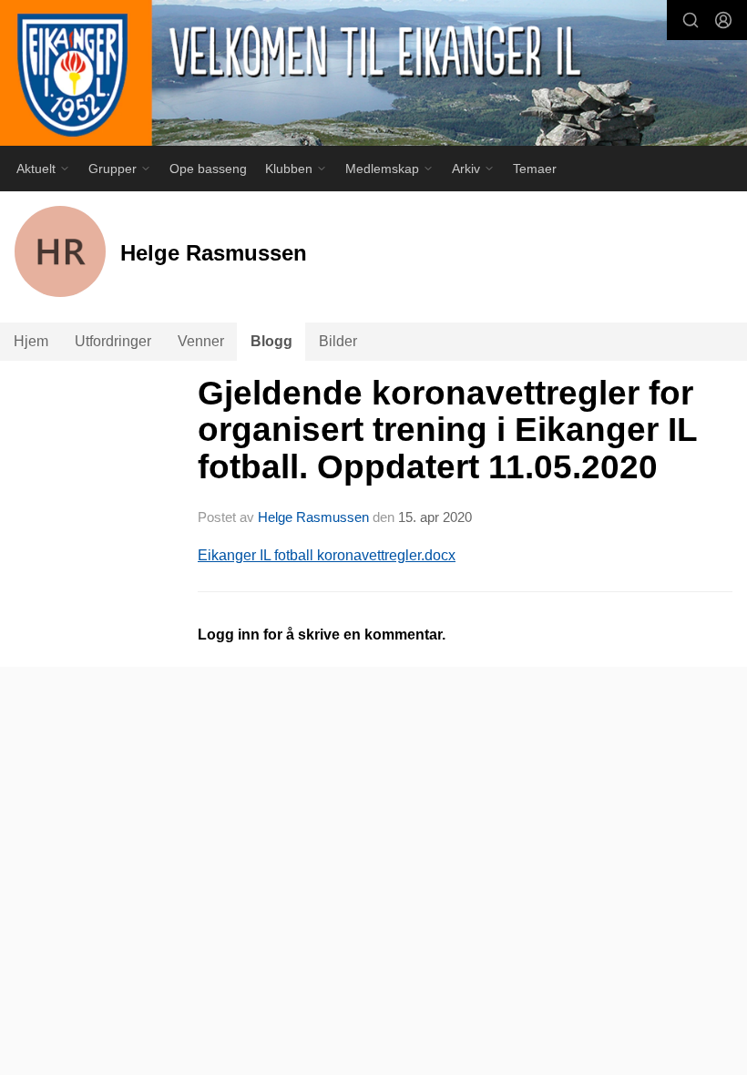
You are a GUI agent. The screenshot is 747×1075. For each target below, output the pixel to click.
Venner (201, 341)
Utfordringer (113, 341)
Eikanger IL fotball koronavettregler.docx (326, 555)
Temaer (535, 168)
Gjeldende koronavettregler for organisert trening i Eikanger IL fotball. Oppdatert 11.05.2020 (447, 430)
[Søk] (690, 20)
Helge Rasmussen (313, 517)
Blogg (271, 341)
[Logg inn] (723, 20)
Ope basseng (208, 168)
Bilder (338, 341)
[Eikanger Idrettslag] (373, 75)
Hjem (31, 341)
